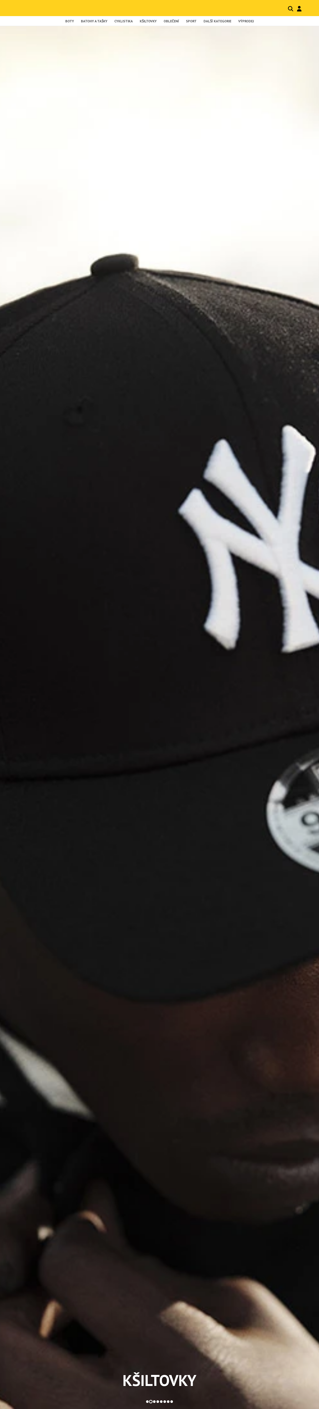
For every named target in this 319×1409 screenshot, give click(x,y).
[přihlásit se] (299, 8)
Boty (69, 21)
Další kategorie (217, 21)
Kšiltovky (148, 21)
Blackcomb (35, 8)
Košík (308, 8)
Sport (191, 21)
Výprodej (246, 21)
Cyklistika (123, 21)
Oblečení (171, 21)
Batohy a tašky (94, 21)
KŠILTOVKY (159, 1380)
